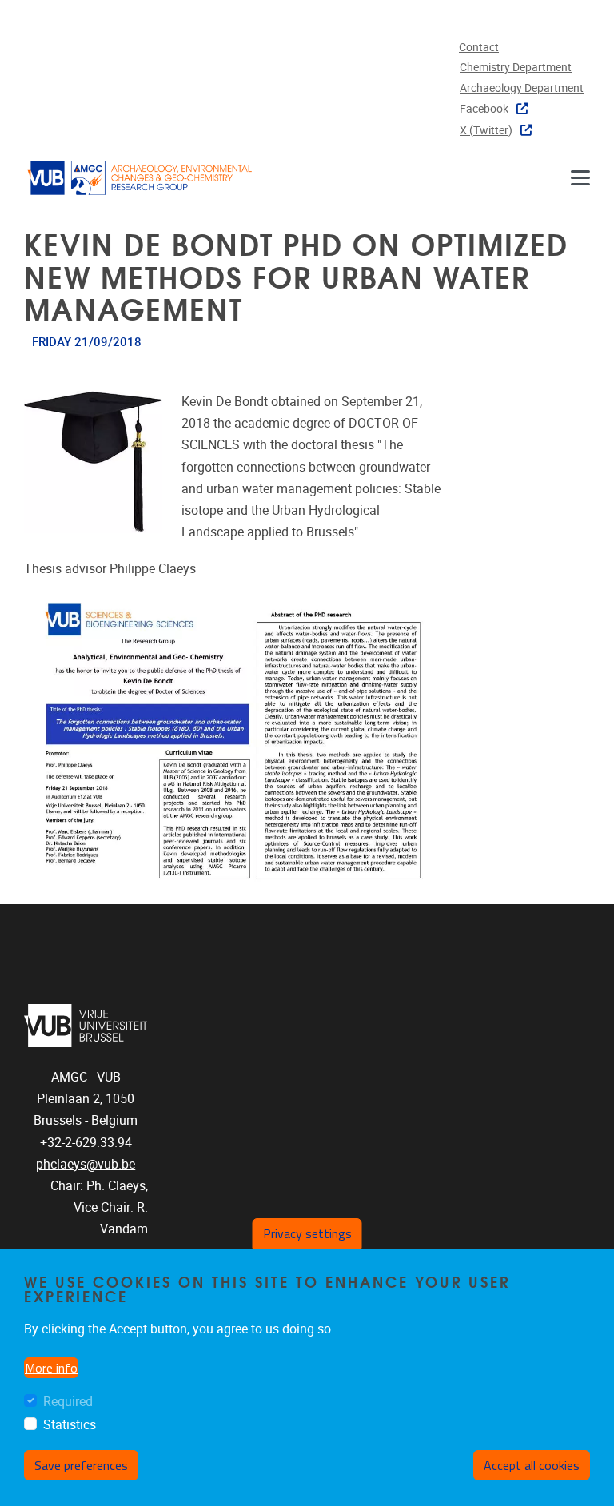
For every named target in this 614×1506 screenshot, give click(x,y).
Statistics (69, 1424)
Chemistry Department (516, 67)
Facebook (484, 109)
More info (51, 1367)
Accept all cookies (532, 1465)
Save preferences (81, 1465)
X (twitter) (486, 130)
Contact (479, 47)
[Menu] (580, 177)
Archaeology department (522, 88)
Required (68, 1401)
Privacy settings (307, 1233)
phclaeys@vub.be (85, 1164)
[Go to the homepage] (140, 177)
